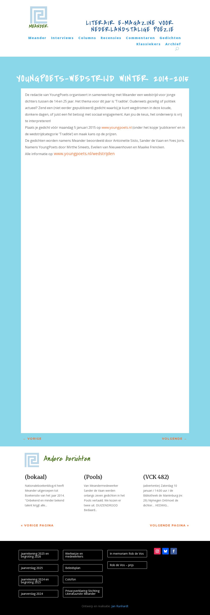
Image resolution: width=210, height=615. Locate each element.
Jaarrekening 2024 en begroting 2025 (35, 580)
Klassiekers (148, 44)
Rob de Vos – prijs (122, 565)
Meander (37, 38)
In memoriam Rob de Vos (127, 553)
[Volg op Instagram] (157, 551)
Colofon (70, 579)
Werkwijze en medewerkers (74, 555)
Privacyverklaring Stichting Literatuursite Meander (82, 592)
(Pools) (93, 477)
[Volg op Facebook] (173, 551)
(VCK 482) (156, 477)
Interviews (62, 38)
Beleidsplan (72, 568)
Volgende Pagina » (169, 525)
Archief (173, 44)
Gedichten (170, 38)
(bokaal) (36, 477)
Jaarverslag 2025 (32, 568)
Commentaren (140, 38)
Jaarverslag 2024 (32, 594)
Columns (87, 38)
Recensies (111, 38)
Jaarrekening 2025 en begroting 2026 (35, 555)
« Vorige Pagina (37, 525)
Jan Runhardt (119, 606)
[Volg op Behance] (165, 551)
